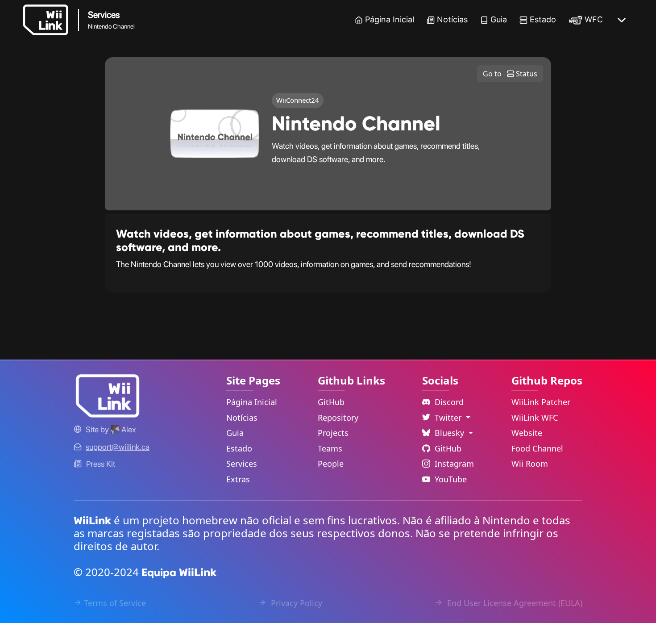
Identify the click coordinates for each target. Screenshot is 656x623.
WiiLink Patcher (540, 402)
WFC (594, 19)
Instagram (454, 463)
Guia (498, 19)
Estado (543, 19)
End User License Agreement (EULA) (513, 603)
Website (526, 432)
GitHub (331, 402)
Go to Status (510, 74)
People (331, 463)
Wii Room (529, 463)
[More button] (622, 20)
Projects (333, 432)
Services (241, 463)
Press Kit (100, 463)
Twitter (449, 417)
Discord (449, 402)
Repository (338, 417)
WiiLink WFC (534, 417)
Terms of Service (115, 603)
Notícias (452, 19)
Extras (238, 479)
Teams (330, 448)
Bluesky (450, 432)
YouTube (451, 479)
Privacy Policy (295, 603)
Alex (128, 429)
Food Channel (537, 448)
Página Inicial (389, 19)
